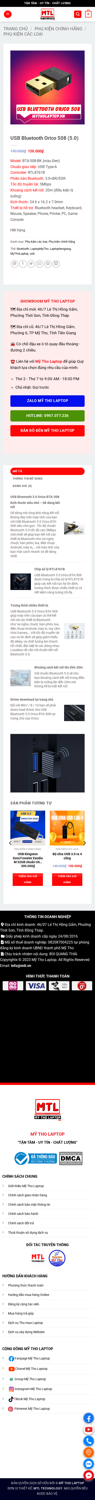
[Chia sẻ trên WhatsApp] (14, 264)
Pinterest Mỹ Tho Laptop (32, 1409)
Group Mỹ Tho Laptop (30, 1379)
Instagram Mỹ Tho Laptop (33, 1389)
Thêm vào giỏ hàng (27, 879)
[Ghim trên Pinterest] (48, 264)
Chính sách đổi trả (21, 1223)
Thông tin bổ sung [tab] (28, 478)
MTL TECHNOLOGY (47, 1488)
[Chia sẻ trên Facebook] (23, 264)
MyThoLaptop (19, 253)
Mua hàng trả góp (21, 1313)
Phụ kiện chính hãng (58, 28)
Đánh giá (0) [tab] (22, 486)
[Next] (84, 852)
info (14, 965)
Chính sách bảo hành (23, 1214)
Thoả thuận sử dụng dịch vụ (28, 1233)
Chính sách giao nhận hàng (27, 1195)
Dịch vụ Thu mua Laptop (25, 1323)
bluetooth (23, 248)
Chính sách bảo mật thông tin (29, 1205)
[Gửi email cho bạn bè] (39, 264)
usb (32, 253)
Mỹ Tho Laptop (44, 960)
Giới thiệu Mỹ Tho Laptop (26, 1186)
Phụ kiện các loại (23, 34)
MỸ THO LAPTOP (71, 1483)
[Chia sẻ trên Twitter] (31, 264)
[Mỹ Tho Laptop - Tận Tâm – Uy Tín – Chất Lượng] (48, 14)
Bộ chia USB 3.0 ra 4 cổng (67, 856)
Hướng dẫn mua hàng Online (28, 1295)
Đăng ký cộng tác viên (23, 1304)
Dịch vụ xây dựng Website (26, 1332)
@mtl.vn (24, 965)
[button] (8, 14)
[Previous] (10, 852)
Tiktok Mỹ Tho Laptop (29, 1399)
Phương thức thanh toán (26, 1285)
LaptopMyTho (39, 248)
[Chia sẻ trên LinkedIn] (56, 264)
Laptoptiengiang (60, 248)
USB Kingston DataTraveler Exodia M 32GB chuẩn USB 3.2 (28, 858)
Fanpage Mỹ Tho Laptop (32, 1358)
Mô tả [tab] (17, 471)
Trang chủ (15, 28)
